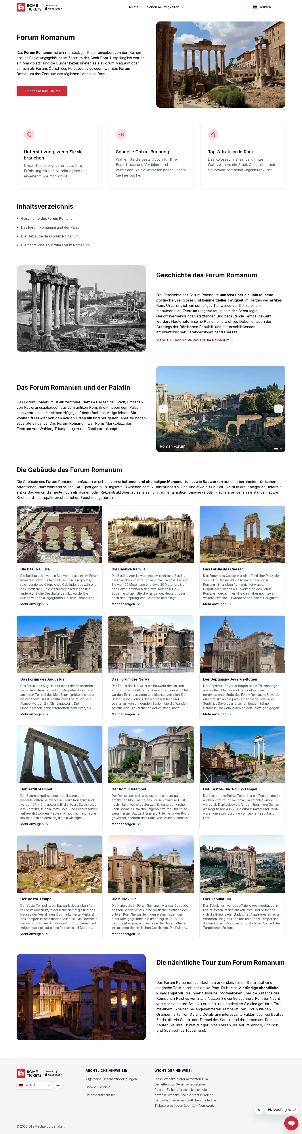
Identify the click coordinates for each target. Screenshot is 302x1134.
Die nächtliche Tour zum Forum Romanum (55, 245)
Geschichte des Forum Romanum (48, 218)
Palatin (135, 407)
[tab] (276, 448)
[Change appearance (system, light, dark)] (58, 1085)
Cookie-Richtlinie (98, 1087)
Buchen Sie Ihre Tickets (42, 91)
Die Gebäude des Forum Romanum (50, 236)
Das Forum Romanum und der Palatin (51, 227)
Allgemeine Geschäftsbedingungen (111, 1079)
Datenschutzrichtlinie (101, 1095)
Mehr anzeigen (32, 604)
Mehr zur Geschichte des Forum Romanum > (194, 340)
